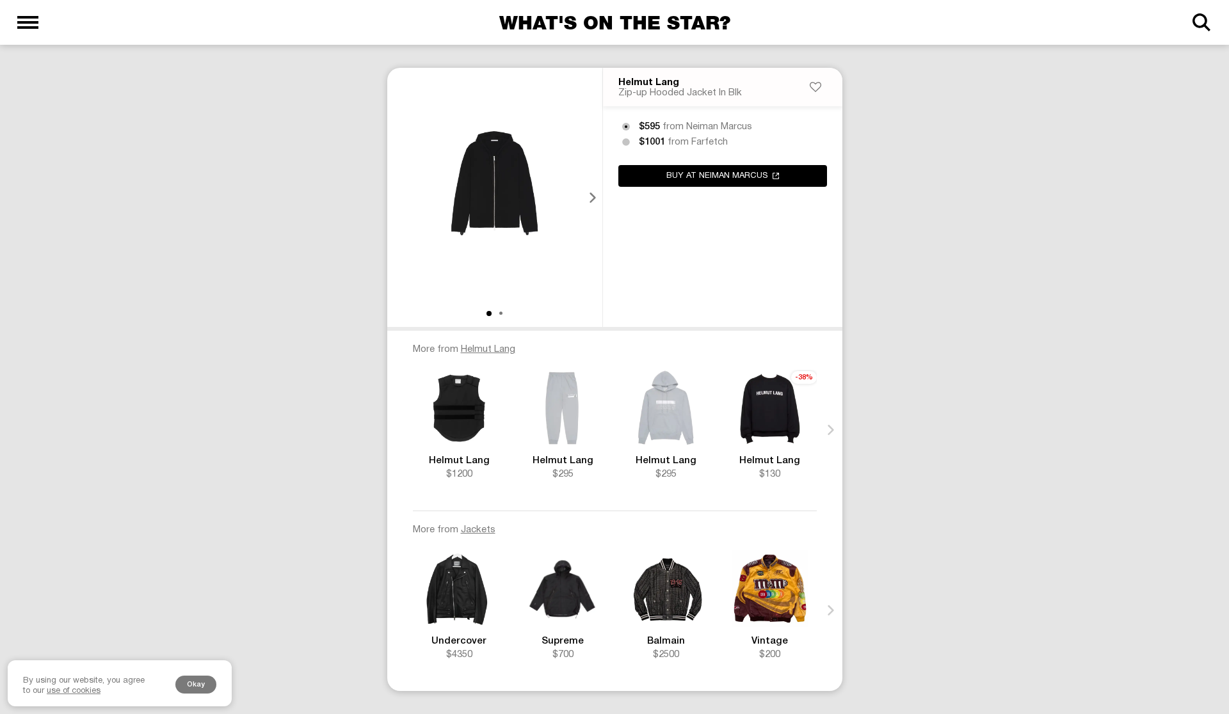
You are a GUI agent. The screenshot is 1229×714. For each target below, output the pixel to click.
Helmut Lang (648, 82)
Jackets (478, 529)
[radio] (626, 126)
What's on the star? (614, 22)
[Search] (1201, 22)
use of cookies (73, 691)
